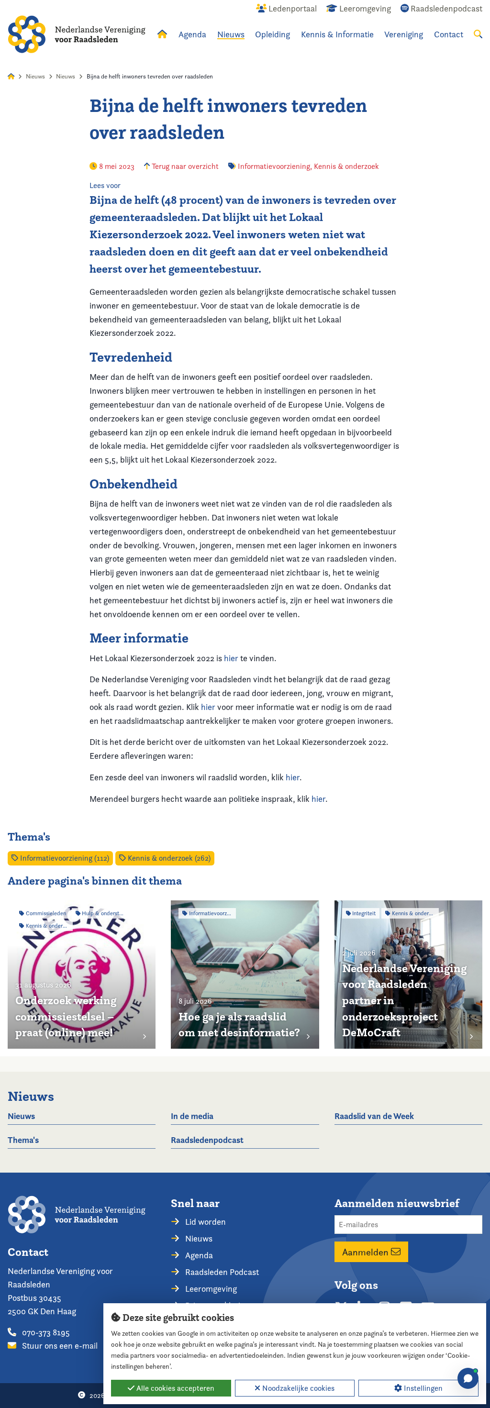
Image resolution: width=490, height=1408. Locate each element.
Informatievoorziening (274, 166)
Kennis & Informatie (337, 34)
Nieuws (231, 34)
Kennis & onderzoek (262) (168, 858)
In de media (192, 1115)
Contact (448, 34)
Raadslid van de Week (374, 1115)
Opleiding (272, 34)
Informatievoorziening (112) (63, 858)
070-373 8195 (45, 1332)
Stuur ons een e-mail (59, 1346)
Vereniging (403, 34)
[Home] (76, 34)
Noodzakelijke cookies (297, 1388)
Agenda (192, 34)
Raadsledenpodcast (207, 1139)
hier (231, 658)
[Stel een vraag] (468, 1378)
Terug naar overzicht (184, 166)
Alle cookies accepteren (174, 1388)
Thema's (23, 1139)
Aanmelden (366, 1252)
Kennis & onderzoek (346, 166)
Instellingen (422, 1388)
